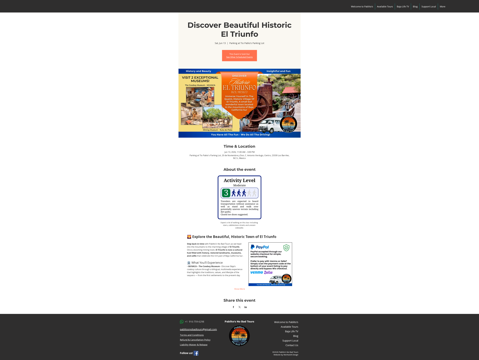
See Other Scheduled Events (239, 57)
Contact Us (292, 345)
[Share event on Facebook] (233, 307)
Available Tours (289, 326)
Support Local (290, 340)
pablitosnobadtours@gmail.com (198, 329)
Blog (295, 336)
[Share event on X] (239, 307)
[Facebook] (196, 353)
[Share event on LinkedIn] (245, 307)
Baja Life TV (291, 331)
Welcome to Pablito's (286, 322)
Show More (239, 289)
